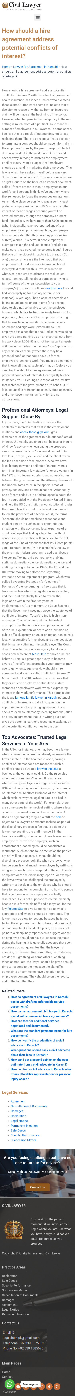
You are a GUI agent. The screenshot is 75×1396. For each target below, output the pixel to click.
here (59, 817)
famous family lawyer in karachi (36, 697)
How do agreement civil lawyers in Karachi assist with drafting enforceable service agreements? (39, 1001)
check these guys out (34, 432)
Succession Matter (23, 1140)
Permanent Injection (24, 1126)
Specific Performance (25, 1135)
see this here (53, 288)
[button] (37, 17)
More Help (39, 654)
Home (6, 67)
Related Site (15, 909)
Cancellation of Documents (29, 1106)
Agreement (18, 1101)
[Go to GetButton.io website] (9, 1392)
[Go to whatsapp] (10, 1384)
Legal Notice (19, 1121)
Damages (17, 1111)
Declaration (18, 1116)
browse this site (47, 769)
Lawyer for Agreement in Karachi (35, 67)
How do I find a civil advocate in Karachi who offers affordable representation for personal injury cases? (41, 1074)
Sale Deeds (18, 1130)
